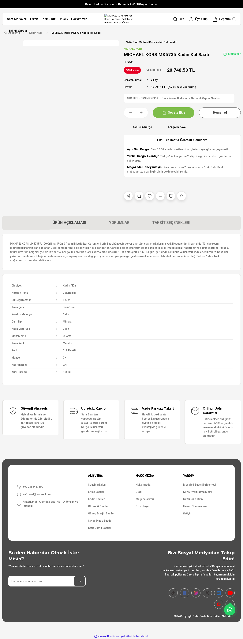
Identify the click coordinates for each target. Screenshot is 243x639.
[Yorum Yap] (139, 195)
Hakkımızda (143, 484)
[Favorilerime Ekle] (149, 195)
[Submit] (79, 581)
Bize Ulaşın (142, 506)
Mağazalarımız (145, 499)
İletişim (187, 513)
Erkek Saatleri (96, 491)
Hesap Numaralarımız (197, 506)
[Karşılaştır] (160, 195)
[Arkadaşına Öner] (181, 195)
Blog (139, 491)
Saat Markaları (97, 484)
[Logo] (121, 19)
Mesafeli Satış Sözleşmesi (199, 484)
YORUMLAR (119, 222)
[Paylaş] (128, 195)
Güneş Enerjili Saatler (101, 513)
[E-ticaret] (121, 636)
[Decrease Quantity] (128, 112)
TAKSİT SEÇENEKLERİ (171, 222)
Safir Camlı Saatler (99, 527)
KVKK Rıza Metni (193, 499)
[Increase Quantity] (143, 112)
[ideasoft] (101, 636)
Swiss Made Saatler (100, 520)
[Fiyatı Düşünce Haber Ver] (170, 195)
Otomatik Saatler (98, 506)
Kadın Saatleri (97, 499)
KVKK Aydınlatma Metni (197, 491)
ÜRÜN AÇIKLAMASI (69, 222)
